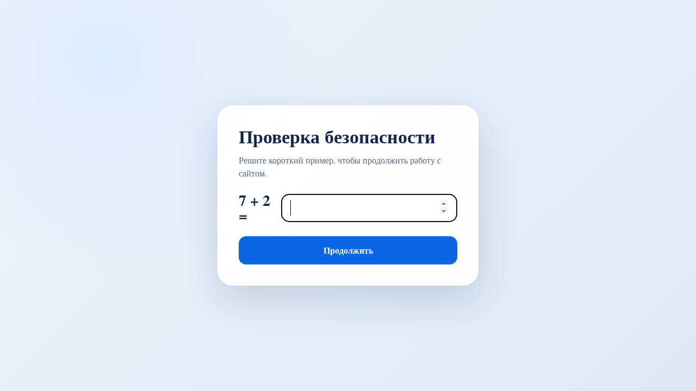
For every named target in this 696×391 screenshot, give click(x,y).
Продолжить (348, 250)
